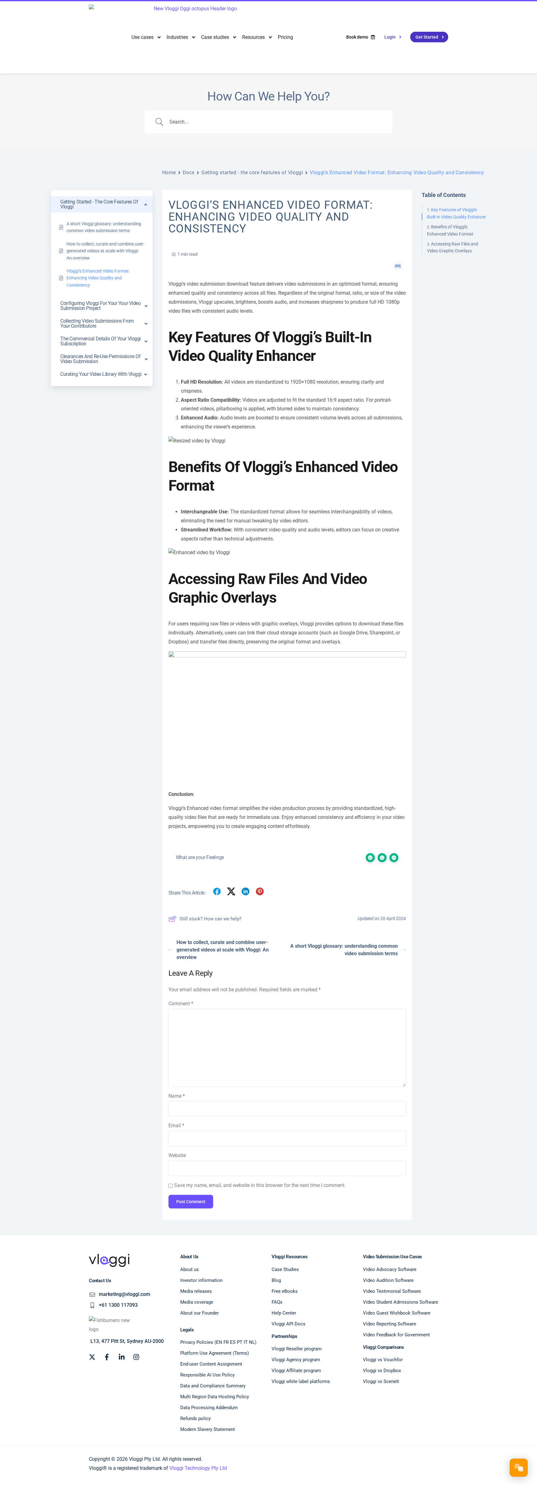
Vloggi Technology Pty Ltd (198, 1468)
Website (177, 1155)
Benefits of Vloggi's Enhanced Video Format (450, 230)
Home (169, 172)
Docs (189, 172)
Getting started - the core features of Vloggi (252, 172)
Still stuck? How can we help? (210, 919)
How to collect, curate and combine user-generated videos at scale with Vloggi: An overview (223, 949)
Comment (180, 1004)
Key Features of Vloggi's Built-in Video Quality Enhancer (456, 213)
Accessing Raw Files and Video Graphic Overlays (452, 247)
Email (176, 1126)
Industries (177, 37)
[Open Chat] (519, 1468)
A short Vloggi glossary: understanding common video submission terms (344, 949)
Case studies (215, 37)
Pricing (285, 37)
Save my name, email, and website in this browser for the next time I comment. (260, 1185)
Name (176, 1096)
